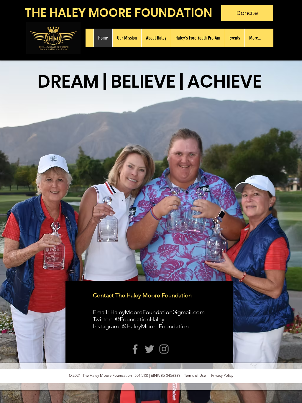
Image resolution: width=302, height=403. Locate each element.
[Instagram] (164, 349)
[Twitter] (149, 349)
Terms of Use (195, 375)
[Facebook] (135, 349)
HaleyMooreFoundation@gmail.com (157, 312)
